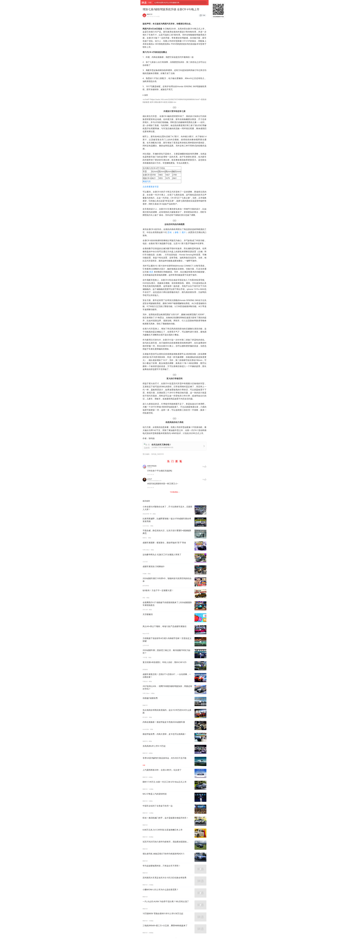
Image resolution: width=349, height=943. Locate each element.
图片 (183, 232)
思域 (169, 232)
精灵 (151, 271)
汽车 (150, 2)
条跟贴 (174, 492)
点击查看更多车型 (151, 186)
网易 (144, 2)
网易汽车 (147, 181)
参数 (176, 232)
